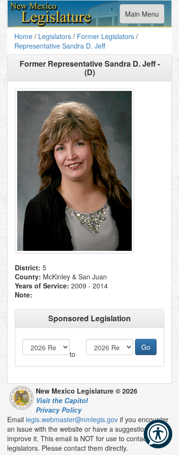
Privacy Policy (59, 410)
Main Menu (142, 16)
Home (23, 36)
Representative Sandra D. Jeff (59, 45)
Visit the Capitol (62, 400)
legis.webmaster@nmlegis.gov (72, 419)
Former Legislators (105, 36)
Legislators (54, 36)
